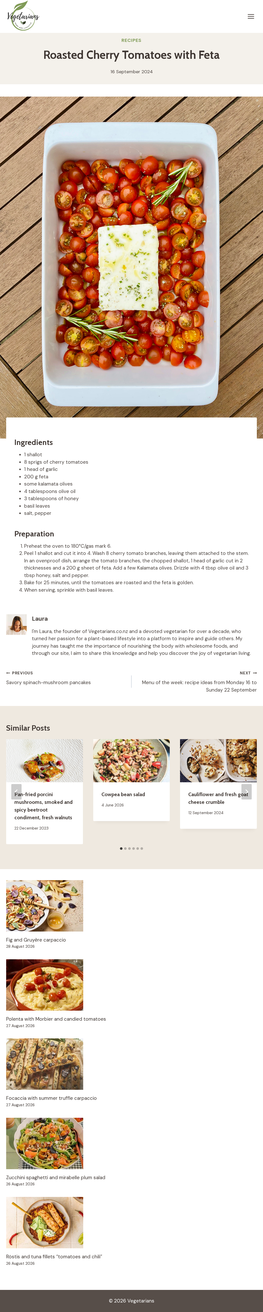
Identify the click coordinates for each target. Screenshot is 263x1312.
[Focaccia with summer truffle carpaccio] (131, 1064)
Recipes (131, 40)
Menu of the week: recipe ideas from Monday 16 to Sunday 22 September (199, 682)
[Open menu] (251, 16)
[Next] (246, 791)
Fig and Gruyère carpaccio (36, 940)
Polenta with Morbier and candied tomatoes (56, 1019)
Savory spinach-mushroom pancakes (48, 678)
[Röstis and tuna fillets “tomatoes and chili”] (131, 1222)
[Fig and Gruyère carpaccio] (131, 906)
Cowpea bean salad (123, 794)
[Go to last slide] (16, 791)
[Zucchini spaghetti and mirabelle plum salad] (131, 1143)
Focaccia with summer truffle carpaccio (51, 1098)
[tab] (121, 848)
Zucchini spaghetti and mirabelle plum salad (55, 1177)
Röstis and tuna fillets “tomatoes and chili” (54, 1256)
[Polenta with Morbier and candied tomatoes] (131, 985)
